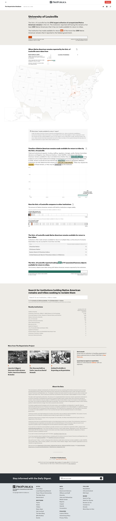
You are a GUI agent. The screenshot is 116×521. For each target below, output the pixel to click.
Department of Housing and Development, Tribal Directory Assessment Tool (46, 447)
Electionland (40, 497)
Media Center (64, 499)
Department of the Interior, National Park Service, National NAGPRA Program (56, 445)
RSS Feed (86, 493)
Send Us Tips (87, 498)
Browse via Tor (87, 502)
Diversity (62, 495)
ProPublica (39, 488)
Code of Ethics (64, 513)
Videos (38, 507)
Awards (62, 506)
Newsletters (86, 488)
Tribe (30, 244)
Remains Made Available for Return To (76, 244)
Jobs (61, 497)
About (61, 488)
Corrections (63, 508)
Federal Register (81, 445)
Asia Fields (51, 462)
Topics (38, 502)
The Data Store (40, 495)
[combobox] (58, 297)
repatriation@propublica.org (35, 428)
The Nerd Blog (40, 513)
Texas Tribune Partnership (44, 493)
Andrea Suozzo (62, 457)
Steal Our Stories (88, 500)
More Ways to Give (88, 509)
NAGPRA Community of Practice (56, 437)
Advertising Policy (65, 515)
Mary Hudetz (58, 462)
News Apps (39, 509)
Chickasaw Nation (54, 300)
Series (38, 505)
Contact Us (86, 505)
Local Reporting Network (43, 491)
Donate (85, 507)
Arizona (61, 300)
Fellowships (68, 497)
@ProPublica (40, 515)
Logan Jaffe (66, 462)
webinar (94, 362)
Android (90, 491)
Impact (62, 504)
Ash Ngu (54, 457)
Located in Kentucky (32, 18)
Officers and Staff (65, 493)
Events (38, 518)
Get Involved (40, 511)
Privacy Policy (64, 518)
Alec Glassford (72, 463)
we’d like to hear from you (60, 433)
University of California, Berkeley (39, 300)
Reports (62, 501)
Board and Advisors (65, 491)
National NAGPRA (41, 437)
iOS (84, 491)
